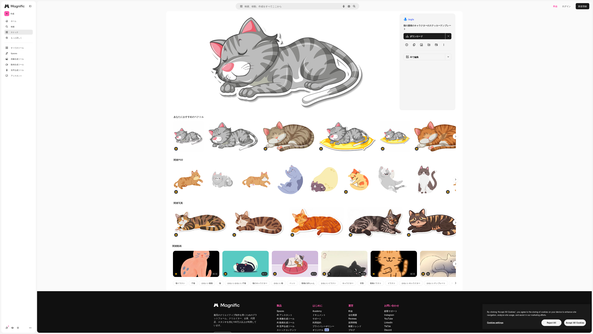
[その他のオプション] (444, 45)
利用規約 (317, 322)
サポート (317, 318)
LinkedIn (388, 322)
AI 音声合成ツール (285, 326)
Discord (388, 329)
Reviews (352, 318)
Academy (317, 311)
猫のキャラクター (259, 283)
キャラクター (347, 283)
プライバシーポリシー (323, 326)
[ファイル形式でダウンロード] (448, 36)
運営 (350, 305)
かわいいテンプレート (436, 283)
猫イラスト (180, 283)
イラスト (391, 283)
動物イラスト (375, 283)
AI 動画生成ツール (285, 322)
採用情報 (352, 322)
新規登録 (582, 6)
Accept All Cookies (575, 322)
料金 (555, 6)
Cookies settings (495, 322)
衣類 (362, 283)
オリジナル (226, 19)
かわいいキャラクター (411, 283)
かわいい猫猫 (207, 283)
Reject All (551, 322)
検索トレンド (354, 326)
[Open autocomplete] (240, 6)
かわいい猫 (278, 283)
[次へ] (455, 136)
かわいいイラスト (328, 283)
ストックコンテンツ (286, 329)
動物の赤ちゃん (308, 283)
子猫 (193, 283)
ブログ (351, 329)
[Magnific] (227, 306)
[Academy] (12, 327)
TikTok (387, 326)
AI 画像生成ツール (285, 318)
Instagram (389, 314)
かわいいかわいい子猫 (236, 283)
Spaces (280, 311)
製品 (279, 305)
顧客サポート (390, 311)
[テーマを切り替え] (17, 327)
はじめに (317, 305)
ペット (292, 283)
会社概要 (352, 314)
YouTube (388, 318)
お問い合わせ (391, 305)
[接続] (6, 327)
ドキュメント (319, 314)
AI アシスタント (284, 314)
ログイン (566, 6)
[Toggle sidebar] (30, 6)
